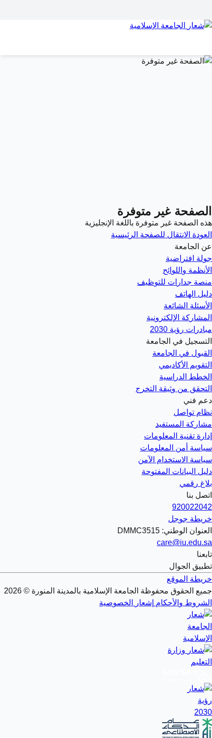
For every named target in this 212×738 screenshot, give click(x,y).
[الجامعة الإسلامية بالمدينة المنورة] (106, 31)
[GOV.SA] (106, 675)
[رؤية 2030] (106, 700)
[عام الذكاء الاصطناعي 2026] (106, 728)
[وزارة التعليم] (106, 656)
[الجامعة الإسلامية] (106, 626)
